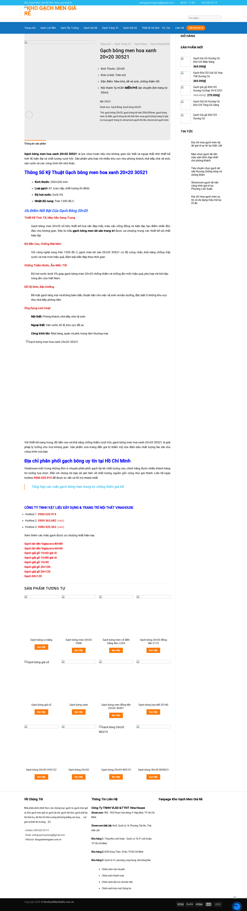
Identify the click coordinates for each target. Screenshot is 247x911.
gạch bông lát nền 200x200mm (139, 112)
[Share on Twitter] (110, 128)
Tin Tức (166, 27)
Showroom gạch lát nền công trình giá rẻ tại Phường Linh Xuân (204, 185)
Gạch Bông (140, 43)
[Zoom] (29, 114)
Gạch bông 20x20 (160, 43)
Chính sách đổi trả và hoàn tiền (117, 882)
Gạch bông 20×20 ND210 (116, 769)
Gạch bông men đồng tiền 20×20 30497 (116, 706)
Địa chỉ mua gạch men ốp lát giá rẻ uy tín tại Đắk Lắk (206, 144)
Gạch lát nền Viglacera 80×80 (43, 543)
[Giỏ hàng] (219, 11)
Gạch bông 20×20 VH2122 (41, 769)
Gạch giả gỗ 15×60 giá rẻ (40, 553)
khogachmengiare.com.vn (48, 839)
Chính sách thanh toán (113, 875)
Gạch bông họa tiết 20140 (153, 704)
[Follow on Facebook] (221, 2)
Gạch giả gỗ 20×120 (37, 571)
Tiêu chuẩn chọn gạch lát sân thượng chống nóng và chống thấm (206, 171)
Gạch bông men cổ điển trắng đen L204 (116, 641)
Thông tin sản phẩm (35, 143)
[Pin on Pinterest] (123, 128)
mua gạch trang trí (112, 120)
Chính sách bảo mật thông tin (116, 888)
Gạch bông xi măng (41, 639)
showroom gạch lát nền (134, 120)
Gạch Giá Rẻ (90, 27)
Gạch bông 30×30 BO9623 (153, 769)
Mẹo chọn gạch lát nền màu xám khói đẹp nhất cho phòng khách (204, 157)
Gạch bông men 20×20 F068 (79, 641)
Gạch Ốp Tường (70, 27)
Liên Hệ (179, 27)
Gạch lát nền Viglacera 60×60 (43, 548)
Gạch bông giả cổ (41, 704)
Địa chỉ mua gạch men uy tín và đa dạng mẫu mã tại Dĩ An (206, 200)
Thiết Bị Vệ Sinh (150, 27)
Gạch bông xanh (79, 704)
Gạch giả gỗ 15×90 (36, 562)
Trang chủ (30, 27)
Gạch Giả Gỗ (130, 27)
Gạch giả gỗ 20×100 (37, 567)
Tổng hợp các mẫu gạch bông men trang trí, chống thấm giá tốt (77, 487)
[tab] (35, 144)
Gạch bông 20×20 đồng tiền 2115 (153, 641)
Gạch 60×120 (33, 576)
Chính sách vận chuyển (113, 869)
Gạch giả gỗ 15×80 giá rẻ (40, 557)
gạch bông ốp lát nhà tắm (126, 116)
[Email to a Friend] (116, 128)
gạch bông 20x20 (114, 112)
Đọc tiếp (41, 647)
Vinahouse (31, 468)
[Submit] (219, 18)
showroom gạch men (158, 120)
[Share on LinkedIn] (129, 128)
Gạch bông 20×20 (79, 769)
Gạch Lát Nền (48, 27)
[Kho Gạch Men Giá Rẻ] (51, 13)
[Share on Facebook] (103, 128)
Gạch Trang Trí (110, 27)
